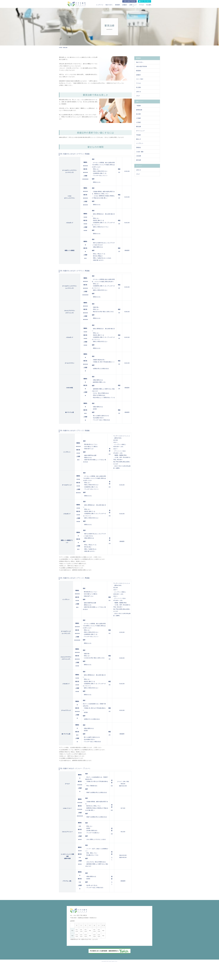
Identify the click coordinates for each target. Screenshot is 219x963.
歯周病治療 (139, 109)
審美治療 (138, 126)
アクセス (141, 4)
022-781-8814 (145, 1)
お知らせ (138, 91)
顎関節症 (138, 147)
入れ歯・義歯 (139, 151)
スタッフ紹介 (139, 79)
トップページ (99, 4)
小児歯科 (138, 118)
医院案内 (117, 4)
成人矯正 (138, 114)
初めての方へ (109, 4)
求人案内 (148, 4)
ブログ (138, 95)
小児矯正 (138, 122)
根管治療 (138, 160)
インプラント (139, 143)
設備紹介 (124, 4)
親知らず (138, 139)
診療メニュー (133, 4)
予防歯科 (138, 135)
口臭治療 (138, 156)
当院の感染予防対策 (129, 1)
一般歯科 (138, 105)
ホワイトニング (140, 130)
